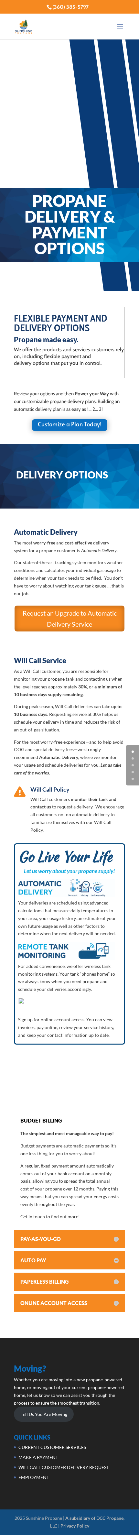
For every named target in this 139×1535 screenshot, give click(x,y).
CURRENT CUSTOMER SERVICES (52, 1447)
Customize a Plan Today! (70, 424)
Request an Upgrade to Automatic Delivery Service (70, 618)
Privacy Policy (74, 1526)
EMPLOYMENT (33, 1477)
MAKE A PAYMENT (38, 1457)
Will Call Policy (50, 789)
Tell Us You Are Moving (44, 1414)
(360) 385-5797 (70, 7)
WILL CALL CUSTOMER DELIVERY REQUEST (63, 1467)
